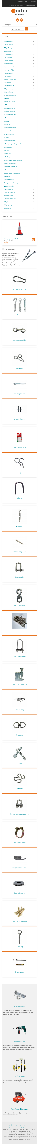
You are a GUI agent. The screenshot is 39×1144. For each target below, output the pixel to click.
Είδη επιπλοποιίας (9, 186)
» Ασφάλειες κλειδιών (9, 101)
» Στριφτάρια (7, 150)
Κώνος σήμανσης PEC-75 (11, 239)
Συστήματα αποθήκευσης (11, 183)
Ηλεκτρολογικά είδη (9, 192)
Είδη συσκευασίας (9, 85)
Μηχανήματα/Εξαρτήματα (11, 70)
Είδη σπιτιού (7, 208)
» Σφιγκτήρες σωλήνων (10, 163)
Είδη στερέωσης (8, 92)
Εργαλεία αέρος (8, 76)
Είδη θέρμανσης (8, 202)
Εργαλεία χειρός (8, 57)
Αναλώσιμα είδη (8, 63)
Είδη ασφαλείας (8, 89)
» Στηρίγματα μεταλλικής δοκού (12, 144)
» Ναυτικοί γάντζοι (9, 134)
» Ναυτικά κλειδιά (9, 131)
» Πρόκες (6, 137)
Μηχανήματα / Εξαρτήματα (19, 1109)
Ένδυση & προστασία (10, 79)
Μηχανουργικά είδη (9, 67)
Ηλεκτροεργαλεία (8, 73)
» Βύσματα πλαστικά (9, 111)
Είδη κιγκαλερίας (8, 51)
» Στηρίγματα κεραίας (10, 140)
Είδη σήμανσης (8, 205)
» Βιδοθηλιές (7, 105)
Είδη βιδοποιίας (8, 45)
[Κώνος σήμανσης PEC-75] (19, 230)
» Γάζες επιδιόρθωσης (10, 114)
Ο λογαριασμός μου (22, 1)
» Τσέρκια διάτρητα (9, 170)
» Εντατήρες (7, 124)
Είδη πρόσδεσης (8, 195)
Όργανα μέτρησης (9, 60)
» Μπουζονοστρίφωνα (10, 127)
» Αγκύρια (6, 98)
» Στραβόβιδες (8, 147)
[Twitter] (17, 20)
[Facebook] (21, 20)
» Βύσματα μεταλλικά (9, 108)
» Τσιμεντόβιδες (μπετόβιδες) (12, 173)
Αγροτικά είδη (8, 82)
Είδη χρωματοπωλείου (10, 198)
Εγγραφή (33, 1)
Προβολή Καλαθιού (30, 5)
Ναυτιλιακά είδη (8, 189)
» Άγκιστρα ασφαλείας (10, 95)
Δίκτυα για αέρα (8, 41)
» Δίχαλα (6, 121)
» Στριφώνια (7, 153)
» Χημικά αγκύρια (9, 179)
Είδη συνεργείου (8, 54)
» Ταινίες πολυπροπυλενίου (11, 166)
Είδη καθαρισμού (8, 48)
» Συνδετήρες (7, 157)
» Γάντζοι (6, 118)
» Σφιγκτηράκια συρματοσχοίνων (13, 160)
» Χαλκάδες (7, 176)
